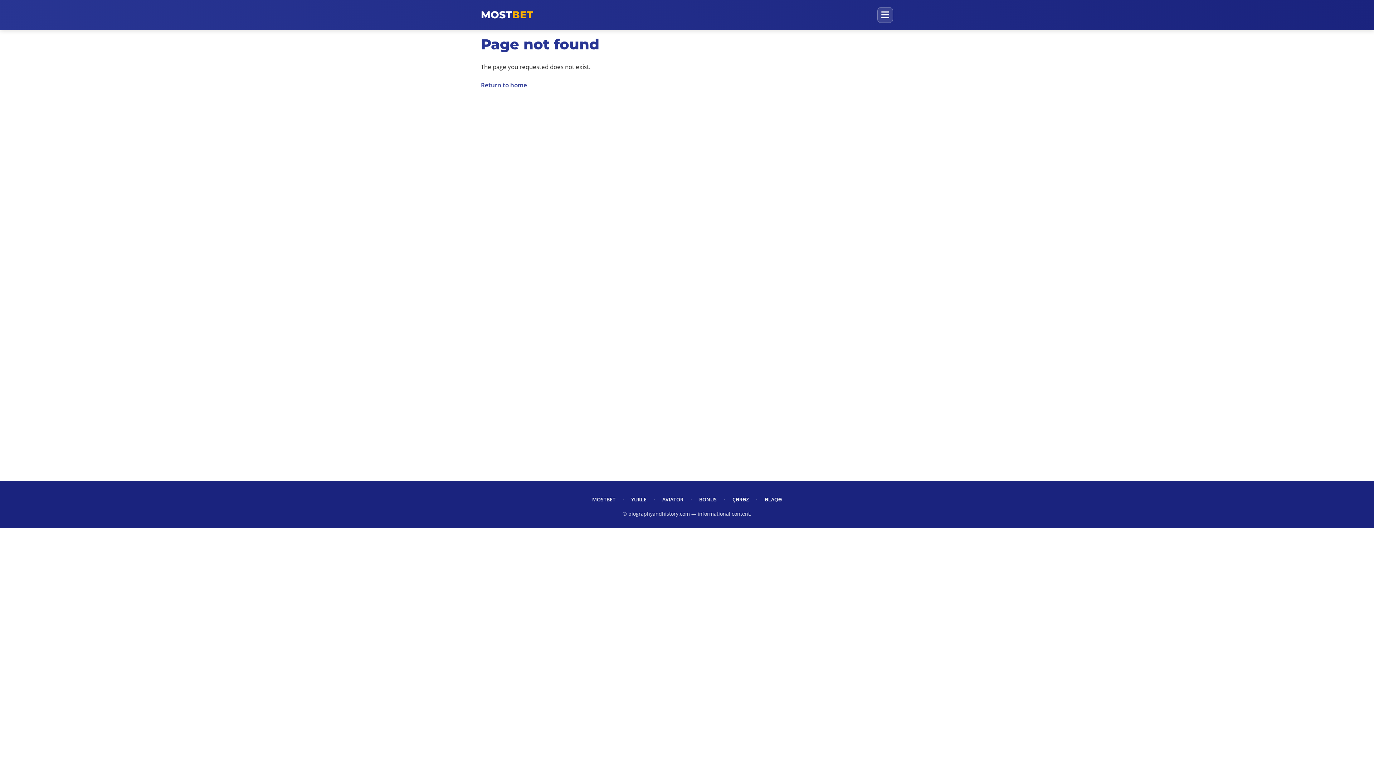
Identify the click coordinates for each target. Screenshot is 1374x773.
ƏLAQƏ (773, 499)
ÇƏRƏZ (740, 499)
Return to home (504, 85)
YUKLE (639, 499)
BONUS (708, 499)
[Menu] (885, 15)
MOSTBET (603, 499)
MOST (507, 15)
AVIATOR (672, 499)
